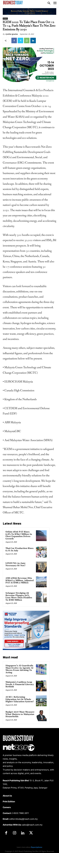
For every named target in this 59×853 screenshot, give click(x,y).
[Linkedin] (33, 40)
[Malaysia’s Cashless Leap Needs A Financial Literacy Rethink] (41, 685)
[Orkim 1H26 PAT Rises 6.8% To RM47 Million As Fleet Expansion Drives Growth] (41, 535)
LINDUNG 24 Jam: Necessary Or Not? (15, 564)
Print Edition (9, 801)
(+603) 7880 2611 (20, 813)
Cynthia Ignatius (11, 34)
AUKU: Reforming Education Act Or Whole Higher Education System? (19, 699)
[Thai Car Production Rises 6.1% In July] (41, 552)
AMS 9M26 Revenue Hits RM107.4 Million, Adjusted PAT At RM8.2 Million (19, 580)
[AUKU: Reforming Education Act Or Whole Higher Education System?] (41, 700)
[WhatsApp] (27, 40)
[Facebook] (14, 40)
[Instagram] (14, 833)
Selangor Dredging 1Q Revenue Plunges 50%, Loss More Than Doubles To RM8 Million (18, 596)
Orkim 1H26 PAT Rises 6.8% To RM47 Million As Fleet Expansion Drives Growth (18, 535)
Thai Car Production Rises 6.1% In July (19, 549)
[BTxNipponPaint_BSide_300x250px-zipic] (26, 649)
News (5, 18)
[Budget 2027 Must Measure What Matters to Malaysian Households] (41, 715)
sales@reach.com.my (32, 824)
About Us (7, 795)
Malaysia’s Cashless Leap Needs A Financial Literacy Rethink (19, 684)
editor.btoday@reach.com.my (23, 819)
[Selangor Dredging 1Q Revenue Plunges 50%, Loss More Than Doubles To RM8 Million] (41, 596)
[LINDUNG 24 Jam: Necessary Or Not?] (41, 567)
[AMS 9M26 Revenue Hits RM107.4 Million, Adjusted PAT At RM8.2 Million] (41, 582)
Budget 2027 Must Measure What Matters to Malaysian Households (19, 714)
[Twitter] (20, 40)
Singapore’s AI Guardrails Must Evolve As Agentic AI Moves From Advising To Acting (19, 669)
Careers (7, 807)
